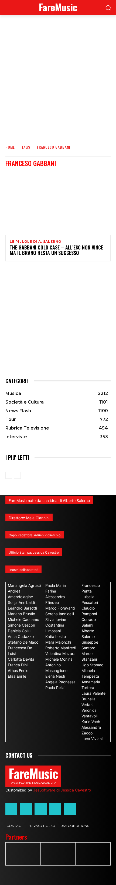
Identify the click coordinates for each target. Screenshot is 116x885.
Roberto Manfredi (60, 648)
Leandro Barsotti (22, 608)
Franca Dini (18, 665)
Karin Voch (90, 721)
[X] (55, 809)
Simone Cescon (21, 625)
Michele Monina (59, 659)
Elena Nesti (55, 676)
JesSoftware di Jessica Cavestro (62, 790)
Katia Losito (55, 636)
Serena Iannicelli (59, 613)
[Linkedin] (40, 809)
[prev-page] (8, 475)
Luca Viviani (92, 738)
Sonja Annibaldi (21, 602)
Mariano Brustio (21, 613)
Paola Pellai (55, 687)
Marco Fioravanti (60, 608)
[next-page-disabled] (17, 475)
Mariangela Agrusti (24, 585)
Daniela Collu (19, 630)
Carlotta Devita (21, 659)
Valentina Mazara (60, 653)
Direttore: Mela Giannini (29, 517)
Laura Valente (93, 693)
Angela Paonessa (60, 682)
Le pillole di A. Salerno (36, 241)
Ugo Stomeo (92, 665)
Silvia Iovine (55, 619)
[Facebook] (11, 809)
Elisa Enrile (17, 676)
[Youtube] (70, 809)
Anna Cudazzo (21, 636)
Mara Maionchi (58, 642)
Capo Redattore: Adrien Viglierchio (34, 535)
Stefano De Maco (23, 642)
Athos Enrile (18, 670)
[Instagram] (26, 809)
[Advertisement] (58, 76)
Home (10, 147)
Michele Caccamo (23, 619)
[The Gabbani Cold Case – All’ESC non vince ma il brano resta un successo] (58, 203)
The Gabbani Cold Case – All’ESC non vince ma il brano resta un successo (56, 250)
